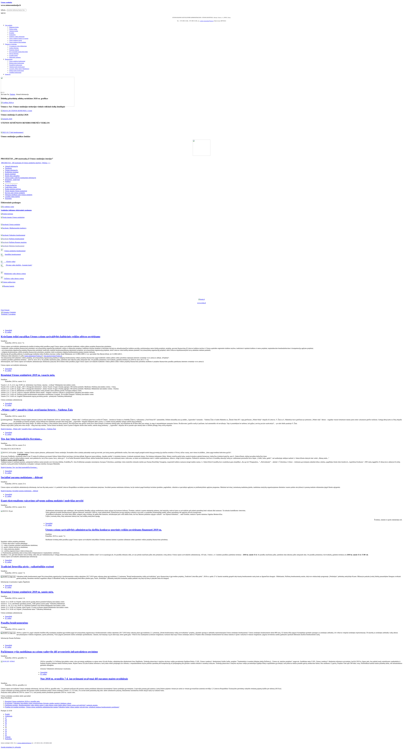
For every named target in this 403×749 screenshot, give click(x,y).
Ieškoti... (4, 10)
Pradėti (7, 714)
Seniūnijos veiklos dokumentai (16, 36)
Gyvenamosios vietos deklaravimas (18, 46)
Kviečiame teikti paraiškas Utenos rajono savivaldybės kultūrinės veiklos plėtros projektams (50, 336)
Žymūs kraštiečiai (11, 185)
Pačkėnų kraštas (13, 29)
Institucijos (7, 74)
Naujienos (8, 168)
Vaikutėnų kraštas (13, 31)
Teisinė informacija (11, 170)
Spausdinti (8, 330)
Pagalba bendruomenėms (14, 622)
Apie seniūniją (8, 25)
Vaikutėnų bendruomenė (17, 235)
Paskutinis (8, 739)
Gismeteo (12, 312)
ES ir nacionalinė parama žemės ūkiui (18, 51)
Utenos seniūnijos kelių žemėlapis (17, 42)
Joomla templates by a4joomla (11, 747)
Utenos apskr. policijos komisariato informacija (20, 178)
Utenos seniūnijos (10, 251)
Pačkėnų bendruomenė (16, 239)
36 (6, 735)
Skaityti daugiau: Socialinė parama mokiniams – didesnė (19, 491)
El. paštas (8, 332)
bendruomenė (21, 251)
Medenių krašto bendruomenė (16, 63)
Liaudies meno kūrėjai (12, 196)
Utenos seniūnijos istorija (15, 40)
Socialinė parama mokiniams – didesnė (22, 477)
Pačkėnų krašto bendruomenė (16, 70)
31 (6, 725)
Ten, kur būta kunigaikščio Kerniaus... (21, 438)
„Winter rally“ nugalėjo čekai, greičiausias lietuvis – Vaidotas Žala (37, 409)
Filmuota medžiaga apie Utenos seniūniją (18, 195)
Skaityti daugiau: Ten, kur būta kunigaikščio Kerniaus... (19, 467)
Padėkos (8, 181)
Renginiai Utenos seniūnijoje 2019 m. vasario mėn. (28, 375)
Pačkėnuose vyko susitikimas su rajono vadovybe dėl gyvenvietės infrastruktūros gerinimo (49, 651)
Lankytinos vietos (11, 187)
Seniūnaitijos (12, 34)
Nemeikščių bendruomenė (15, 65)
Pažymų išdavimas (13, 53)
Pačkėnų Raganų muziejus (18, 242)
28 (6, 720)
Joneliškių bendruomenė (13, 254)
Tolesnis (7, 737)
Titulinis (12, 94)
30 (6, 724)
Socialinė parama (13, 55)
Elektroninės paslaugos (15, 57)
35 (6, 733)
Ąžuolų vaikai (9, 261)
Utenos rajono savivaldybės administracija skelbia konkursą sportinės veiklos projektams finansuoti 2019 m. (103, 529)
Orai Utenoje (5, 310)
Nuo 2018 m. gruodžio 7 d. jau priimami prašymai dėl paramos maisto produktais (84, 678)
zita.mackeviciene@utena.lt (53, 356)
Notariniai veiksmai (14, 50)
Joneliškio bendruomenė (15, 72)
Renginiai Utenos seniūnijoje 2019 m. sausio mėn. (27, 591)
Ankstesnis (8, 716)
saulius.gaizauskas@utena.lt (206, 21)
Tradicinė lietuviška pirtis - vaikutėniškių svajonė (27, 566)
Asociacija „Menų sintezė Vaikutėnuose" (19, 68)
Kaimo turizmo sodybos (13, 189)
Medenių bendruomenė (16, 246)
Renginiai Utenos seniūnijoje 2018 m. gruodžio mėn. (22, 701)
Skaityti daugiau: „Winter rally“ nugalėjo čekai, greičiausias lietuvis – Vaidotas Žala (28, 429)
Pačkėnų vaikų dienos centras (14, 278)
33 (6, 729)
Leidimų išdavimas (14, 48)
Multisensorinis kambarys (17, 228)
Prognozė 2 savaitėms (8, 314)
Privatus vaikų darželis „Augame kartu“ (19, 265)
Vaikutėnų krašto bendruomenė (17, 67)
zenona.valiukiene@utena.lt (24, 743)
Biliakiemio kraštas (14, 27)
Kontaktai (11, 33)
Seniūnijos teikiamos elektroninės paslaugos (16, 210)
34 (6, 731)
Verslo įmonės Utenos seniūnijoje (16, 191)
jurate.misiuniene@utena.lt (33, 356)
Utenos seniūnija (6, 2)
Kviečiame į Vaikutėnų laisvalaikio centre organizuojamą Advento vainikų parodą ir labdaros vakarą (38, 703)
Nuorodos (8, 198)
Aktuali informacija (11, 166)
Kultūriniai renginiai (11, 172)
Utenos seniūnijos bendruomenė (17, 61)
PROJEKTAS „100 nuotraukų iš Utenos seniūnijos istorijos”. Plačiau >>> (25, 163)
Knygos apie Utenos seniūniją (15, 193)
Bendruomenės (8, 59)
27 (6, 718)
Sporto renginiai (10, 174)
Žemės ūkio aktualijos (12, 176)
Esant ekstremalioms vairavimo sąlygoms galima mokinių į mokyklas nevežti (42, 500)
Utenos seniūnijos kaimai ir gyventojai (18, 38)
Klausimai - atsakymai (12, 179)
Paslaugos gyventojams (11, 44)
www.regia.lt (201, 303)
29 (6, 722)
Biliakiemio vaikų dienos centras (15, 274)
